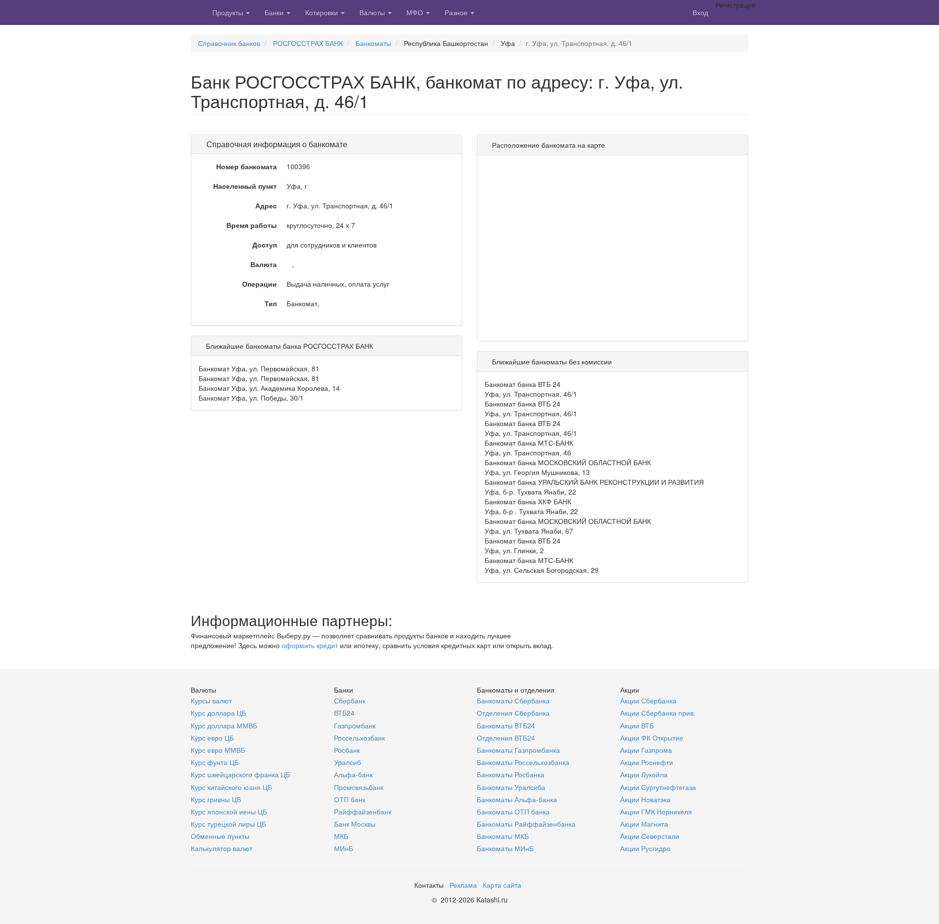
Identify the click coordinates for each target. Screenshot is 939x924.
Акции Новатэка (645, 799)
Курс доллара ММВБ (224, 725)
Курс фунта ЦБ (215, 762)
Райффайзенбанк (362, 811)
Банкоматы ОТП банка (513, 811)
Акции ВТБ (637, 725)
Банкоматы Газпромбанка (518, 750)
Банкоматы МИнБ (505, 848)
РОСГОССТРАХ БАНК (308, 43)
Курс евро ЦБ (212, 738)
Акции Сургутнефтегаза (658, 787)
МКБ (341, 836)
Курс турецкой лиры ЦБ (228, 824)
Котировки (322, 12)
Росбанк (347, 750)
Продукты (228, 12)
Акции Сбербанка (648, 700)
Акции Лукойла (644, 774)
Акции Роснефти (646, 762)
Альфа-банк (353, 774)
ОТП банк (349, 799)
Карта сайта (502, 885)
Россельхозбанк (359, 738)
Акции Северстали (649, 836)
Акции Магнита (644, 824)
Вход (700, 12)
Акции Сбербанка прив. (657, 713)
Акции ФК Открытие (651, 738)
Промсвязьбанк (358, 787)
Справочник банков (229, 43)
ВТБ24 (344, 713)
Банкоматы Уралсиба (511, 787)
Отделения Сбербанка (513, 713)
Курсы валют (211, 700)
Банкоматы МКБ (503, 836)
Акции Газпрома (646, 750)
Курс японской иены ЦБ (229, 811)
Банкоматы (373, 43)
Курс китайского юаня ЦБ (231, 787)
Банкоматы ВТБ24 (506, 725)
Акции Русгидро (645, 848)
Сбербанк (349, 700)
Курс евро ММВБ (218, 750)
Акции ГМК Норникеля (656, 811)
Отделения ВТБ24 (506, 738)
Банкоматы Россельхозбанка (523, 762)
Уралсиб (347, 762)
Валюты (373, 12)
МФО (415, 12)
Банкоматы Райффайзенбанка (526, 824)
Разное (457, 12)
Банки (275, 12)
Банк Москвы (355, 824)
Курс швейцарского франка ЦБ (240, 774)
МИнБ (343, 848)
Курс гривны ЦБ (216, 799)
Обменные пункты (220, 836)
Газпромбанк (355, 725)
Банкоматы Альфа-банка (517, 799)
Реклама (463, 885)
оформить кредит (310, 645)
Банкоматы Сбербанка (513, 700)
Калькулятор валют (221, 848)
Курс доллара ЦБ (218, 713)
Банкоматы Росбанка (510, 774)
